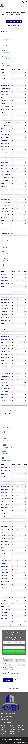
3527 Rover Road (5, 470)
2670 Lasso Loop (5, 324)
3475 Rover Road (5, 474)
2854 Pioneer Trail (6, 385)
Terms (9, 741)
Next (18, 230)
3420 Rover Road (5, 551)
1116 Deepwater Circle (7, 180)
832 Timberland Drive (6, 190)
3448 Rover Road (5, 480)
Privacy (14, 741)
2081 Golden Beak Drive (7, 91)
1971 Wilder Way (5, 600)
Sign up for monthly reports (14, 21)
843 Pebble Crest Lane (7, 143)
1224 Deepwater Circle (7, 391)
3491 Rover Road (5, 150)
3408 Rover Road (5, 320)
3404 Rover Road (5, 477)
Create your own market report (15, 25)
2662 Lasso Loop (5, 290)
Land (5, 676)
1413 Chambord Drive (7, 88)
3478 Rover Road (5, 82)
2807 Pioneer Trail (6, 575)
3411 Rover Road (5, 535)
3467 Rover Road (5, 165)
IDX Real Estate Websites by (7, 739)
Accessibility (4, 741)
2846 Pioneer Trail (6, 314)
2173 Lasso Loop (5, 581)
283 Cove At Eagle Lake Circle (9, 308)
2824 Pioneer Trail (6, 541)
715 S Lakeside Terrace (7, 214)
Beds (4, 667)
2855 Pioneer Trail (6, 280)
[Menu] (26, 5)
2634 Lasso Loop (5, 293)
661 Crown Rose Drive (7, 168)
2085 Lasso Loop (5, 184)
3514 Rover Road (5, 113)
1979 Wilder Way (5, 563)
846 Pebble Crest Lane (7, 199)
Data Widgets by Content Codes (20, 742)
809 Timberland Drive (6, 187)
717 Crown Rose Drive (7, 202)
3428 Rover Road (5, 594)
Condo (11, 673)
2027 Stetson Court (6, 529)
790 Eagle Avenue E (6, 612)
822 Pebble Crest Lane (7, 370)
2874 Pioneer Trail (6, 208)
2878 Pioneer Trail (6, 572)
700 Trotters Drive (5, 404)
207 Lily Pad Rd (5, 532)
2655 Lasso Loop (5, 128)
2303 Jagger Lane (6, 211)
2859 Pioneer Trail (6, 311)
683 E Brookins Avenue (7, 511)
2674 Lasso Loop (5, 504)
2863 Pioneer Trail (6, 345)
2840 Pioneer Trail (6, 615)
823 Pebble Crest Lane (7, 146)
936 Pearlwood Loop (6, 526)
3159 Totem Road (5, 603)
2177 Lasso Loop (5, 333)
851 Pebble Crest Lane (7, 367)
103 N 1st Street (5, 373)
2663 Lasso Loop (5, 317)
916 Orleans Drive (6, 591)
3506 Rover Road (5, 330)
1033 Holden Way (5, 153)
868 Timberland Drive (6, 401)
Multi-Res (11, 676)
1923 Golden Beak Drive (7, 376)
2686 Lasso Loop (5, 358)
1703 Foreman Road (6, 73)
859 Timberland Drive (6, 217)
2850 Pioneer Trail (6, 277)
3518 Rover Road (5, 287)
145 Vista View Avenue (7, 348)
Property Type (6, 672)
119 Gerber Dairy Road (7, 106)
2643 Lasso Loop (5, 501)
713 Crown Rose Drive (7, 122)
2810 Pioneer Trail (6, 578)
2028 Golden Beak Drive (7, 507)
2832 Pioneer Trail (6, 489)
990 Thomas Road (6, 585)
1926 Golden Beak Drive (7, 94)
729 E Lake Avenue (6, 205)
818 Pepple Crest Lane (7, 544)
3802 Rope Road (5, 520)
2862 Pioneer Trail (6, 557)
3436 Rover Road (5, 560)
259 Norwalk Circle (6, 382)
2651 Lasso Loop (5, 299)
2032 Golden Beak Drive (7, 566)
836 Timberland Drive (6, 193)
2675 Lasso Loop (5, 336)
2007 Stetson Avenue (6, 618)
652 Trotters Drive (5, 224)
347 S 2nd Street (5, 174)
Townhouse (18, 673)
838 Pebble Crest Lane (7, 302)
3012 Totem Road (5, 156)
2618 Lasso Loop (5, 85)
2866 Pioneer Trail (6, 159)
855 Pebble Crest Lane (7, 364)
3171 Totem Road (5, 517)
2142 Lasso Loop (5, 110)
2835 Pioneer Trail (6, 495)
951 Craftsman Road (6, 548)
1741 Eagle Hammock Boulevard (9, 125)
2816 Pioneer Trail (6, 492)
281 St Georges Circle (7, 100)
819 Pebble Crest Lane (7, 388)
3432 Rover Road (5, 606)
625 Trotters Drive (5, 97)
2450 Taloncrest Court (7, 361)
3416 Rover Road (5, 467)
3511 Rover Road (5, 351)
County (5, 658)
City (16, 658)
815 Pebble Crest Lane (7, 196)
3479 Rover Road (5, 339)
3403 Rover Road (5, 538)
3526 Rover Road (5, 296)
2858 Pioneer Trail (6, 162)
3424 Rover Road (5, 588)
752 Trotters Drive (5, 119)
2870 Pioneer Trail (6, 514)
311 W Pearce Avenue (7, 597)
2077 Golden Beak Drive (7, 486)
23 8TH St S (4, 103)
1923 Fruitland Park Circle (8, 171)
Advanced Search (19, 680)
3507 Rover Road (5, 483)
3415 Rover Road (5, 342)
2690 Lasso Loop (5, 327)
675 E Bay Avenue (6, 137)
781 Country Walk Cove (7, 523)
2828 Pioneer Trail (6, 554)
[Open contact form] (26, 1)
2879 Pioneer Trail (6, 79)
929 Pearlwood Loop (6, 398)
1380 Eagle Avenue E (7, 134)
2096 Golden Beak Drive (7, 394)
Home (5, 673)
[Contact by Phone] (23, 1)
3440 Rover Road (5, 379)
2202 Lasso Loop (5, 221)
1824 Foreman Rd (6, 140)
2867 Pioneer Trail (6, 305)
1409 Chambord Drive (7, 116)
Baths (10, 667)
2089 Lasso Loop (5, 283)
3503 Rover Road (5, 354)
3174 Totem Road (5, 76)
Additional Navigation (14, 688)
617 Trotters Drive (5, 131)
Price (4, 663)
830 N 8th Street (5, 498)
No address (4, 274)
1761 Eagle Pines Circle (7, 177)
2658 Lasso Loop (5, 569)
